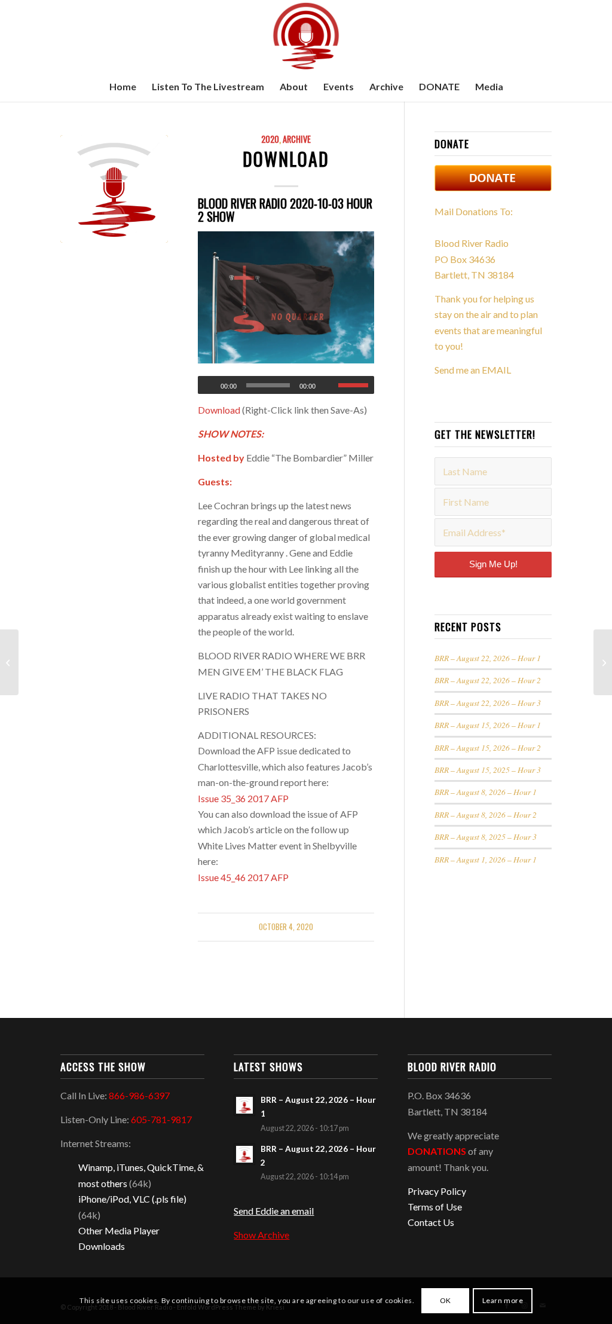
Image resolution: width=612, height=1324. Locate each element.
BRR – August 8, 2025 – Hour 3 (485, 836)
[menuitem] (123, 87)
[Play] (207, 386)
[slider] (356, 385)
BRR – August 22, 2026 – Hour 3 (487, 702)
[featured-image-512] (114, 189)
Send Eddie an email (274, 1210)
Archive (297, 139)
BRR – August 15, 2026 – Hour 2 (487, 747)
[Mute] (329, 386)
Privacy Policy (437, 1191)
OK (445, 1300)
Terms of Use (435, 1206)
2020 (270, 139)
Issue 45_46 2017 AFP (243, 877)
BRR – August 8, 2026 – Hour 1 (485, 791)
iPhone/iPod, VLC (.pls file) (132, 1198)
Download (286, 158)
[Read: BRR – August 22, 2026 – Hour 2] (244, 1154)
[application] (286, 385)
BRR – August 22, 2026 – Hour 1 (487, 657)
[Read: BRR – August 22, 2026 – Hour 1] (244, 1105)
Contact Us (431, 1222)
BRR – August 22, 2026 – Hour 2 (487, 680)
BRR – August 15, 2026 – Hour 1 (487, 724)
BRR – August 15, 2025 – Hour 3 (487, 769)
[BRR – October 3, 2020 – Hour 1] (602, 662)
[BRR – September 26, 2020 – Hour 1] (9, 662)
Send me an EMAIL (472, 369)
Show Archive (261, 1234)
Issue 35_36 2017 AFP (243, 798)
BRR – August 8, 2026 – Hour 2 (485, 814)
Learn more (503, 1300)
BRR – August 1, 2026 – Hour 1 (485, 859)
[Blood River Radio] (306, 36)
